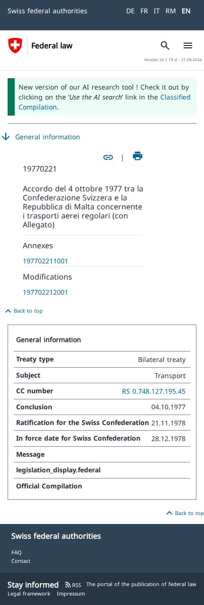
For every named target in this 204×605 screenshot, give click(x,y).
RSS (73, 585)
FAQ (16, 552)
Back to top (22, 311)
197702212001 (45, 292)
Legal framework (29, 593)
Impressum (71, 593)
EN (186, 10)
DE (130, 10)
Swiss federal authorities (47, 10)
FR (144, 10)
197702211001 (45, 260)
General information (40, 137)
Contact (20, 560)
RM (171, 10)
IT (157, 10)
